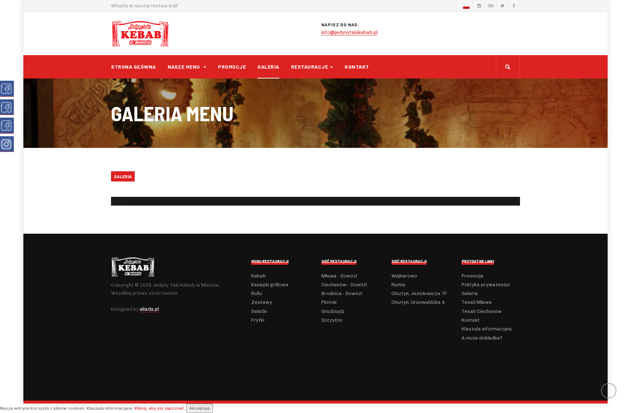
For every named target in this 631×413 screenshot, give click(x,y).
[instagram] (479, 6)
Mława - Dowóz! (339, 276)
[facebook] (514, 6)
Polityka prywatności (486, 284)
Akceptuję (199, 408)
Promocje (232, 67)
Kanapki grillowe (269, 284)
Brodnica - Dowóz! (341, 293)
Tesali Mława (477, 302)
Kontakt (357, 67)
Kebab (258, 276)
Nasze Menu (185, 67)
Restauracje (309, 67)
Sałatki (259, 311)
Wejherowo (404, 276)
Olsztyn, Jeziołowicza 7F (419, 293)
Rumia (398, 284)
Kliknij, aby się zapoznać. (159, 408)
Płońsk (329, 302)
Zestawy (261, 302)
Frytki (257, 320)
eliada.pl (149, 309)
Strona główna (133, 67)
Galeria (268, 67)
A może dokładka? (482, 338)
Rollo (256, 293)
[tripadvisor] (490, 6)
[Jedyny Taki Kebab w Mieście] (140, 33)
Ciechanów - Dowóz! (344, 284)
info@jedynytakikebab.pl (349, 32)
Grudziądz (333, 311)
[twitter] (502, 6)
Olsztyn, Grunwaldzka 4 (418, 302)
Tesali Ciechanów (482, 311)
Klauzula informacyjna (487, 329)
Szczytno (332, 320)
